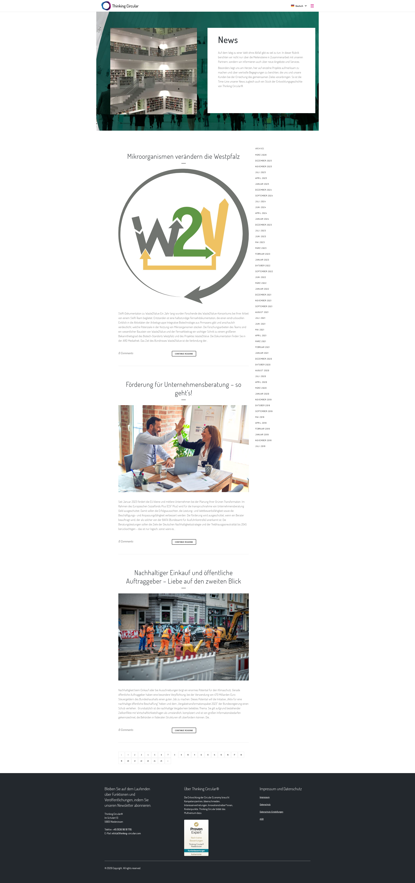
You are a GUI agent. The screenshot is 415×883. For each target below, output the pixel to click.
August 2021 (262, 312)
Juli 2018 (260, 446)
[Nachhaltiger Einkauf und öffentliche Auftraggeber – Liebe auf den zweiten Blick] (183, 637)
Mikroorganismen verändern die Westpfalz (183, 156)
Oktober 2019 (262, 405)
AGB (262, 819)
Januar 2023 (262, 259)
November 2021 (263, 300)
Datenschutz (265, 804)
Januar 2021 (262, 353)
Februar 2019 (262, 428)
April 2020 (261, 382)
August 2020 (262, 370)
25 (161, 761)
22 (141, 761)
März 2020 (261, 388)
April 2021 (261, 335)
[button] (297, 6)
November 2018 (263, 440)
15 (221, 755)
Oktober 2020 (263, 364)
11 (194, 755)
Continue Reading (184, 353)
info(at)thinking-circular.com (126, 833)
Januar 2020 (262, 393)
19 (121, 761)
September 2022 (264, 271)
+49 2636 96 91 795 (122, 829)
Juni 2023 (260, 236)
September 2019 (264, 411)
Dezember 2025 (263, 160)
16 (227, 755)
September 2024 (264, 195)
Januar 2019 (262, 434)
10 (188, 755)
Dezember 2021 (263, 294)
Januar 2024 (262, 219)
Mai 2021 (259, 329)
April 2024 (261, 213)
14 (214, 755)
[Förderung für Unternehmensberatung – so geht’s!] (183, 448)
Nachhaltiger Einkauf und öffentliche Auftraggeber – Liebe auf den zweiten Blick (183, 576)
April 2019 (261, 423)
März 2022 (261, 283)
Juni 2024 (260, 207)
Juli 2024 (260, 201)
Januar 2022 (262, 288)
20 (128, 761)
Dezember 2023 (263, 224)
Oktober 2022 (263, 265)
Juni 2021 (260, 323)
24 (154, 761)
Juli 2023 (260, 230)
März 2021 (260, 341)
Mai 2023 (260, 242)
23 (148, 761)
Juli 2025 (260, 172)
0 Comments (125, 353)
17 (234, 755)
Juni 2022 (260, 277)
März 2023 (261, 248)
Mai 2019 (259, 417)
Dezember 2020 (263, 358)
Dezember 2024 (263, 189)
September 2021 (264, 306)
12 (201, 755)
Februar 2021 (262, 347)
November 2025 (263, 166)
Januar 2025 (262, 184)
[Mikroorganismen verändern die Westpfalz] (183, 236)
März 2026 (261, 154)
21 (134, 761)
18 (241, 755)
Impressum (265, 797)
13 (207, 755)
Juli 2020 (260, 376)
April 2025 (261, 178)
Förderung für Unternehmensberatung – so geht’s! (183, 388)
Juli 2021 (260, 318)
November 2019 (263, 399)
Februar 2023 (262, 254)
